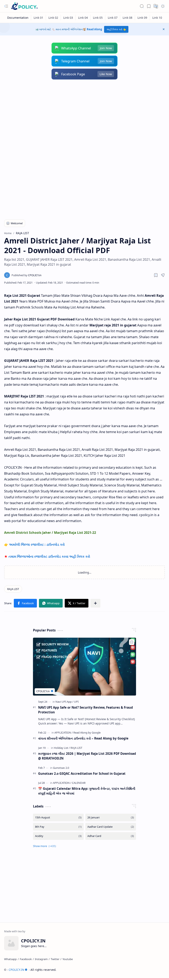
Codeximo (157, 970)
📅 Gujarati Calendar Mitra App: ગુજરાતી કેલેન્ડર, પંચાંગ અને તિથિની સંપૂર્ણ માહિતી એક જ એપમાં (86, 790)
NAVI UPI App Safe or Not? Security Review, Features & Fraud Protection (85, 709)
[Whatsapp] (10, 959)
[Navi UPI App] (64, 701)
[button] (6, 6)
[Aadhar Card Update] (110, 827)
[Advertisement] (84, 116)
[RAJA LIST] (13, 589)
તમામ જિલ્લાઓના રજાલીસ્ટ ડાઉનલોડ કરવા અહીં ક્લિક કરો (49, 556)
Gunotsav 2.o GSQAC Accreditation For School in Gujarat (82, 773)
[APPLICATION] (63, 732)
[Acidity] (58, 836)
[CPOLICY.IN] (24, 6)
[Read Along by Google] (87, 732)
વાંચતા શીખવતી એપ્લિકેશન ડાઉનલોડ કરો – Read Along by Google (83, 738)
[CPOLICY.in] (26, 275)
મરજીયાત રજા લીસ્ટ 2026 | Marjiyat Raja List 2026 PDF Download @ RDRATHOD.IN (87, 755)
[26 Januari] (110, 817)
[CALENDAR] (79, 783)
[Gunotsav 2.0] (61, 768)
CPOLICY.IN (16, 970)
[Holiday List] (62, 748)
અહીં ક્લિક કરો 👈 (116, 29)
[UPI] (76, 701)
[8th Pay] (58, 827)
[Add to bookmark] (131, 642)
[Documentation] (18, 17)
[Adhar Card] (110, 836)
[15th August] (58, 817)
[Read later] (156, 275)
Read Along (94, 29)
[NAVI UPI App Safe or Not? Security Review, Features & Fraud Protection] (84, 666)
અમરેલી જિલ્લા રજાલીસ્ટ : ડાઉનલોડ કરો (37, 544)
